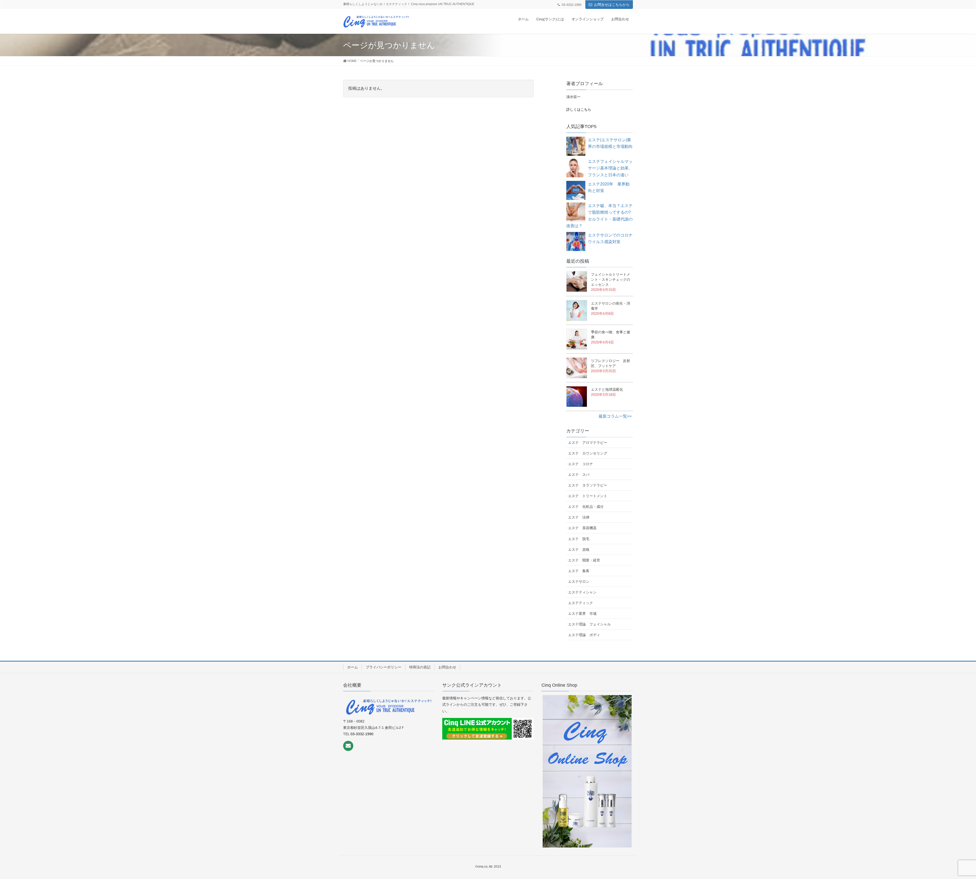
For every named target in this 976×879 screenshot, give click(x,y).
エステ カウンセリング (587, 453)
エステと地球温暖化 (607, 389)
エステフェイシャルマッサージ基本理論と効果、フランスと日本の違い (610, 168)
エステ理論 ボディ (584, 635)
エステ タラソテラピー (587, 485)
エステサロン (578, 581)
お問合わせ (447, 667)
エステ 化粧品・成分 (586, 507)
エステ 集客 (578, 571)
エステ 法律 (578, 517)
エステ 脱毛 (578, 539)
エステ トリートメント (587, 496)
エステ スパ (578, 475)
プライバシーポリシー (383, 667)
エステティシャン (582, 592)
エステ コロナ (580, 464)
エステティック (580, 603)
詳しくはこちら (578, 109)
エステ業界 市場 (582, 613)
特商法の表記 (420, 667)
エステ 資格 (578, 549)
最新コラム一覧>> (615, 416)
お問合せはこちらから (612, 5)
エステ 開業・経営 (584, 560)
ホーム (352, 667)
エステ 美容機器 (582, 528)
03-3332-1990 (361, 734)
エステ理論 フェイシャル (589, 624)
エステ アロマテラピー (587, 443)
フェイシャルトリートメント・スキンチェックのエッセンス (610, 279)
